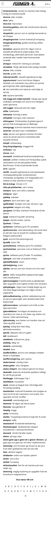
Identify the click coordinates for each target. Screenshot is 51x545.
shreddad (7, 67)
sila (4, 95)
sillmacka (7, 114)
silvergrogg (8, 127)
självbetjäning (10, 265)
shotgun (7, 63)
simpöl (6, 143)
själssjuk (7, 258)
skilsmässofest (10, 465)
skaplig (6, 410)
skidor (6, 458)
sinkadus (7, 149)
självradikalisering (12, 296)
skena (6, 436)
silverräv (7, 130)
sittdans (7, 190)
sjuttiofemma (9, 245)
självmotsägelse (10, 281)
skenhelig (7, 446)
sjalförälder (8, 204)
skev (5, 452)
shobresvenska (10, 11)
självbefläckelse (10, 262)
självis (6, 274)
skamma (7, 403)
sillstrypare (8, 121)
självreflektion (10, 311)
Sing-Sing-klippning (12, 146)
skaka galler (9, 365)
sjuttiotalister (9, 249)
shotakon (7, 49)
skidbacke (8, 455)
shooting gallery (11, 27)
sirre (5, 168)
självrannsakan (10, 305)
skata (5, 413)
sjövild (6, 332)
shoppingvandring (12, 42)
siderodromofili (10, 77)
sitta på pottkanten (12, 187)
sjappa (6, 220)
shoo (5, 20)
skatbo (6, 417)
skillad (6, 462)
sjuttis (6, 255)
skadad (6, 349)
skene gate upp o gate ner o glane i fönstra (23, 439)
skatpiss (7, 420)
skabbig (7, 342)
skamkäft (7, 400)
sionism (7, 159)
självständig (9, 320)
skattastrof (8, 423)
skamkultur (8, 391)
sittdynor (7, 194)
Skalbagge (8, 378)
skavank (7, 433)
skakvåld (7, 372)
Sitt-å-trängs (9, 184)
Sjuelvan (7, 223)
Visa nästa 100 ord (24, 479)
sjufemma (8, 226)
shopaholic (8, 33)
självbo (6, 268)
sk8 (4, 336)
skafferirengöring (11, 359)
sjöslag (6, 326)
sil (4, 89)
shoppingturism (10, 39)
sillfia (5, 111)
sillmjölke (7, 118)
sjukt (5, 239)
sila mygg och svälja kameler (16, 99)
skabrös (7, 346)
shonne (6, 17)
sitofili (6, 172)
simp (5, 134)
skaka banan (9, 362)
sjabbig (6, 197)
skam (5, 385)
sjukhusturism (10, 230)
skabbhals (8, 339)
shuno (6, 70)
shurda (6, 73)
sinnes (6, 153)
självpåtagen (9, 287)
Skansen (7, 407)
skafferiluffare (10, 352)
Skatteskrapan (10, 427)
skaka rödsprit (10, 369)
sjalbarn (7, 200)
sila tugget (8, 108)
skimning (7, 471)
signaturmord (9, 80)
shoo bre (7, 23)
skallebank (8, 381)
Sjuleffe (6, 242)
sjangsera (7, 210)
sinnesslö (7, 156)
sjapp (5, 216)
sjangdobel (8, 207)
